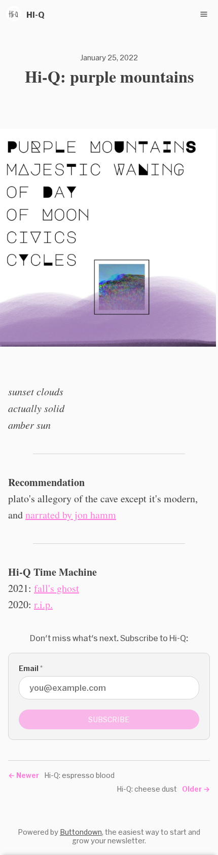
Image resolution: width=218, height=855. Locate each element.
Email (31, 668)
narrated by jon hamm (70, 515)
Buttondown (81, 832)
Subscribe (109, 719)
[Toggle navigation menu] (204, 14)
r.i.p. (43, 604)
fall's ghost (56, 588)
